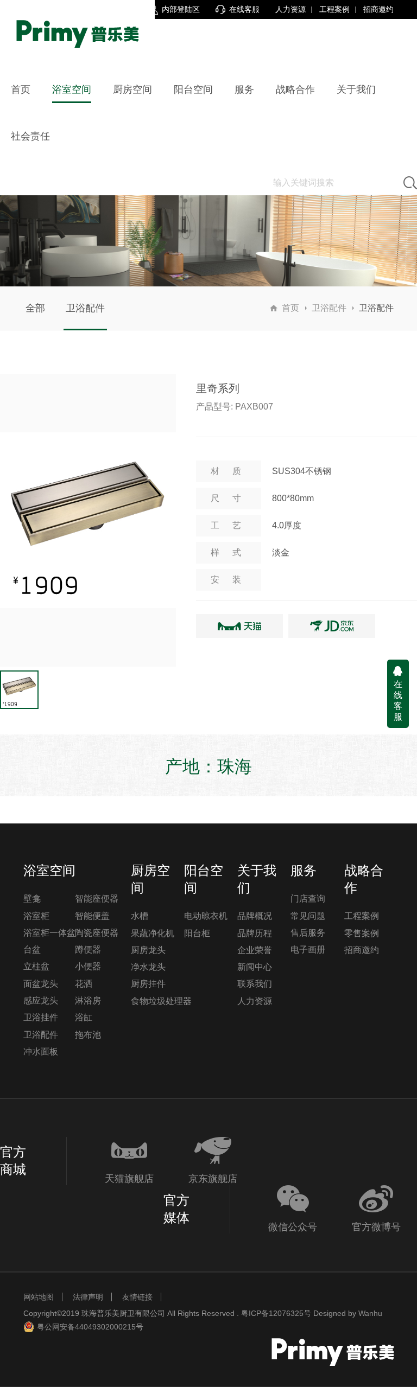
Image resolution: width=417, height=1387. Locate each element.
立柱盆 (36, 966)
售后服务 (307, 932)
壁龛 (32, 898)
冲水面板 (40, 1051)
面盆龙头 (40, 983)
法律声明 (88, 1297)
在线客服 (398, 700)
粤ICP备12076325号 (276, 1313)
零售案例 (361, 933)
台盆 (32, 949)
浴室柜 (36, 916)
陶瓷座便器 (96, 932)
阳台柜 (197, 933)
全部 (35, 308)
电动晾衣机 (206, 916)
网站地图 (38, 1297)
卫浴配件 (85, 308)
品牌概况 (254, 916)
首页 (290, 307)
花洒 (83, 983)
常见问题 (307, 916)
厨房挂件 (148, 983)
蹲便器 (88, 949)
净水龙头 (148, 966)
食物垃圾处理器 (161, 1001)
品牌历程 (254, 933)
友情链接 (137, 1297)
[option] (88, 520)
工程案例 (334, 9)
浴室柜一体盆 (49, 932)
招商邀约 (378, 9)
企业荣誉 (254, 950)
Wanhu (370, 1313)
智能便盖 (92, 916)
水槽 (139, 916)
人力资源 (290, 9)
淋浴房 (88, 1000)
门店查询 (307, 898)
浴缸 (83, 1017)
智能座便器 (96, 898)
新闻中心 (254, 966)
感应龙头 (40, 1000)
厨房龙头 (148, 950)
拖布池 (88, 1034)
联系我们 (254, 983)
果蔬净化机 (152, 933)
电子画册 (307, 949)
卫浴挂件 (40, 1017)
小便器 (88, 966)
